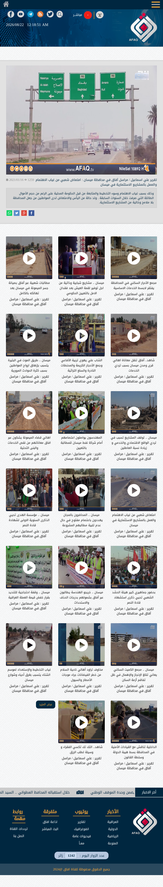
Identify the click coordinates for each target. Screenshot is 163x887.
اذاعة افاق (50, 822)
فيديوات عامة (81, 836)
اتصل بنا (18, 836)
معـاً (81, 843)
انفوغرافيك (81, 829)
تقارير (81, 822)
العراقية (112, 822)
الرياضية (112, 836)
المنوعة (113, 843)
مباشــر (77, 14)
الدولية (113, 829)
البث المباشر (50, 829)
